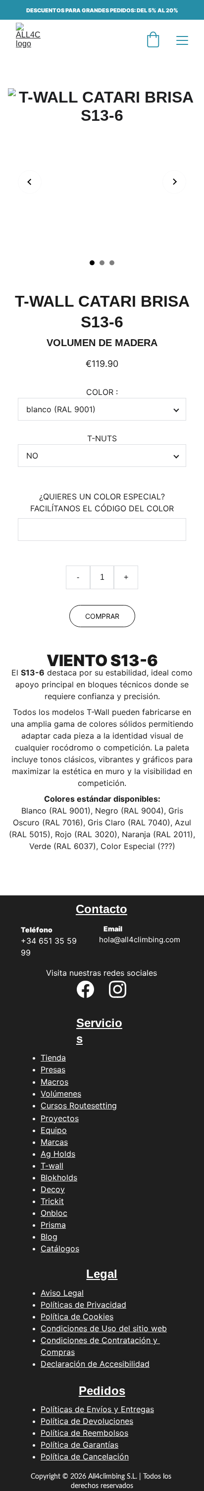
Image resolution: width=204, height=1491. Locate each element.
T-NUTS (102, 438)
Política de (62, 1445)
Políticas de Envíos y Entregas (97, 1409)
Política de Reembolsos (84, 1433)
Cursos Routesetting (79, 1105)
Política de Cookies (77, 1316)
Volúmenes (61, 1094)
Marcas (54, 1142)
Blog (49, 1237)
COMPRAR (102, 616)
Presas (53, 1069)
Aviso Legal (62, 1293)
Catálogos (60, 1248)
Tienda (53, 1058)
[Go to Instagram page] (117, 989)
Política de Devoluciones (87, 1421)
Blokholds (59, 1177)
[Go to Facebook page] (85, 989)
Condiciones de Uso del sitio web (104, 1328)
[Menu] (182, 40)
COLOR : (102, 392)
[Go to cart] (153, 40)
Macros (54, 1082)
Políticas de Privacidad (83, 1305)
